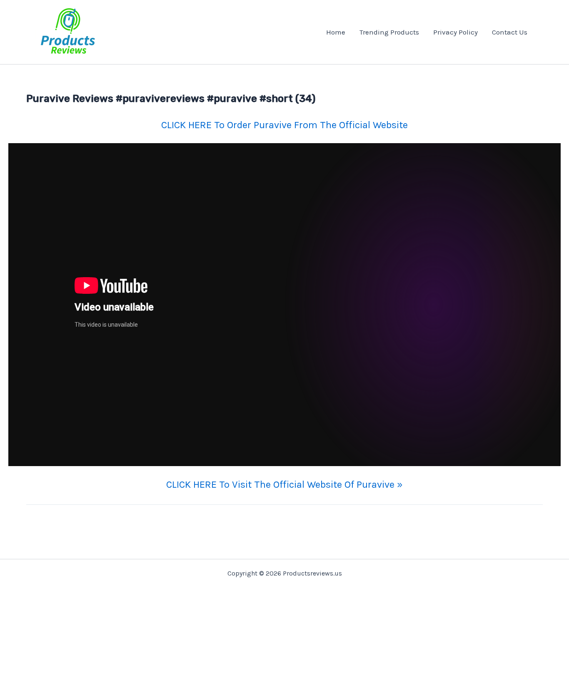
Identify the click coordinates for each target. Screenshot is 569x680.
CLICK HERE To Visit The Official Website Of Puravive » (284, 484)
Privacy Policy (455, 32)
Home (335, 32)
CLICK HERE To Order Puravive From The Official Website (284, 125)
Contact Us (509, 32)
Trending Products (389, 32)
